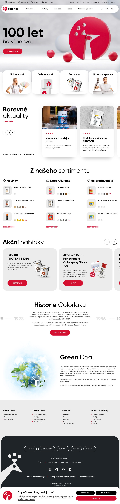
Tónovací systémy (68, 423)
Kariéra (79, 2)
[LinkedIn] (69, 469)
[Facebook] (56, 469)
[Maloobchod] (17, 82)
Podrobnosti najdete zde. (26, 500)
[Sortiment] (74, 82)
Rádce (65, 421)
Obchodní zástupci (39, 419)
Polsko (64, 462)
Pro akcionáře (95, 2)
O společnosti (105, 2)
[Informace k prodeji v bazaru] (59, 131)
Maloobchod (7, 1)
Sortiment (33, 1)
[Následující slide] (12, 132)
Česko (40, 462)
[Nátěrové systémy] (103, 82)
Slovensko (52, 462)
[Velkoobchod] (46, 82)
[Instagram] (50, 469)
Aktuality (72, 2)
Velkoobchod (20, 1)
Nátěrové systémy (46, 1)
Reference (86, 2)
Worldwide (77, 462)
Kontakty (113, 2)
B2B (106, 9)
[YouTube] (63, 469)
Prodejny (6, 417)
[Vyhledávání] (101, 9)
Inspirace (66, 419)
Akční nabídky (8, 419)
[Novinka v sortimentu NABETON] (97, 131)
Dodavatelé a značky (10, 414)
